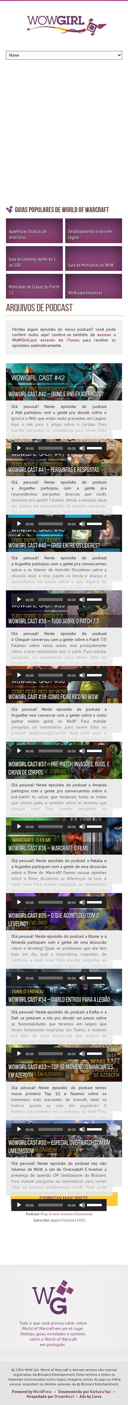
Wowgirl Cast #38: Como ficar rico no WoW (53, 696)
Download (84, 1214)
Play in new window (57, 1214)
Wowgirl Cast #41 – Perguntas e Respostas (53, 469)
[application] (59, 448)
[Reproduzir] (19, 448)
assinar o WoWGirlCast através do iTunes (64, 337)
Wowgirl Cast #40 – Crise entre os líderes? (54, 545)
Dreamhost (64, 1396)
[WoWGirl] (64, 28)
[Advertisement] (64, 134)
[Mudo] (82, 448)
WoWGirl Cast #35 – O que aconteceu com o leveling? (53, 919)
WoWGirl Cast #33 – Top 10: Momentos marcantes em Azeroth (60, 1071)
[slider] (95, 447)
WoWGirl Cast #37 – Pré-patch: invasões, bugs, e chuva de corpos (59, 768)
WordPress (42, 1391)
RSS (82, 1220)
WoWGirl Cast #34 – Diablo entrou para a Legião (59, 999)
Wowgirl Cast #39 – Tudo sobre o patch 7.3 (53, 621)
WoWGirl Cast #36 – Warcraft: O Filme (48, 848)
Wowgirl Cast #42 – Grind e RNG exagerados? (56, 394)
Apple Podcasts (63, 1220)
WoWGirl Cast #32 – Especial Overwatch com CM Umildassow (59, 1146)
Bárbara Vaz (100, 1391)
